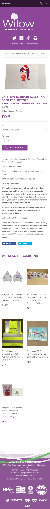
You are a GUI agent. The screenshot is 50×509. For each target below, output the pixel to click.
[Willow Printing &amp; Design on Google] (28, 39)
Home (4, 53)
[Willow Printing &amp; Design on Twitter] (14, 39)
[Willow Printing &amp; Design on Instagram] (35, 39)
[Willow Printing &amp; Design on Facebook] (21, 39)
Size (4, 124)
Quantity (5, 136)
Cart (46, 3)
